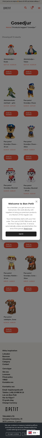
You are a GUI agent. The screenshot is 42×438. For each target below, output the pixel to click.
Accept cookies (13, 434)
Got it (21, 234)
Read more (28, 229)
